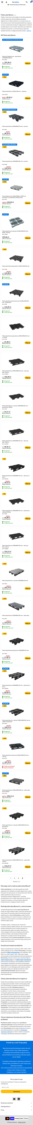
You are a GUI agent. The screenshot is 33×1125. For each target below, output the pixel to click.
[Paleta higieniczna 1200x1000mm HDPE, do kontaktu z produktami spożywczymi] (16, 186)
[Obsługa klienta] (16, 1106)
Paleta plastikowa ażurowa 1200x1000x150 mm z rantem (15, 756)
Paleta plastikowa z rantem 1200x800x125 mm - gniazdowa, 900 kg (15, 406)
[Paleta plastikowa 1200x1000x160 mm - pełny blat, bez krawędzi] (16, 780)
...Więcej (28, 30)
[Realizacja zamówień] (16, 1103)
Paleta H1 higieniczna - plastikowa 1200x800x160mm (11, 57)
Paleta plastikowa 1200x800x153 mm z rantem (15, 126)
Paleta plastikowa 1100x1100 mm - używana (14, 91)
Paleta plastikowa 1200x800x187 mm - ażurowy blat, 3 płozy (15, 546)
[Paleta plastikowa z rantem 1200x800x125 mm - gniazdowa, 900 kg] (16, 396)
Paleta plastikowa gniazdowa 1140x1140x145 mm (15, 266)
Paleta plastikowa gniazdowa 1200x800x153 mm (15, 650)
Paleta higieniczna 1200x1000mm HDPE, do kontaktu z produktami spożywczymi (14, 196)
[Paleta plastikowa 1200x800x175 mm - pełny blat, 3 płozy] (16, 676)
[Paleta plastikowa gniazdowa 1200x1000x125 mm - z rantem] (16, 326)
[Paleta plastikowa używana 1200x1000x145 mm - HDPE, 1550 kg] (16, 221)
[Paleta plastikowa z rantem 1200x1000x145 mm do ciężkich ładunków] (16, 711)
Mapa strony (22, 1122)
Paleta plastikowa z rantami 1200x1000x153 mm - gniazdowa (15, 825)
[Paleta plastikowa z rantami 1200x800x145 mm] (16, 571)
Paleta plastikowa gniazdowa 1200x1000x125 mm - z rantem (16, 336)
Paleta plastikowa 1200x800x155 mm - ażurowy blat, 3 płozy (15, 441)
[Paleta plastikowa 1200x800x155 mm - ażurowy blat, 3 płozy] (16, 431)
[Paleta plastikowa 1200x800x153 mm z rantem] (16, 117)
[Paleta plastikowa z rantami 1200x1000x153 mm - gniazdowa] (16, 815)
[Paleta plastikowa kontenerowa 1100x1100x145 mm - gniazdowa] (16, 291)
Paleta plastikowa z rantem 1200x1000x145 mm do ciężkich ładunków (16, 721)
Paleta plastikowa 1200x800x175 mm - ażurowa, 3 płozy (15, 476)
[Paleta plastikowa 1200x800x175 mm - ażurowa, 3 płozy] (16, 466)
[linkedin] (19, 1099)
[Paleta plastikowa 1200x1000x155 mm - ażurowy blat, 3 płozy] (16, 361)
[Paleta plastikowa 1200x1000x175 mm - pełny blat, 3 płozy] (16, 850)
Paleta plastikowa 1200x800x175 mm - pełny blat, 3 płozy (16, 686)
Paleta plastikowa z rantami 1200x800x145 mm (15, 580)
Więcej (28, 63)
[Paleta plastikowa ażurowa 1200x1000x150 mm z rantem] (16, 746)
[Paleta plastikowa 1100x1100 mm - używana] (16, 82)
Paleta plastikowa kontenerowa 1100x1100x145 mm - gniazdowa (15, 301)
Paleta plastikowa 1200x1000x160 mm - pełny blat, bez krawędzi (16, 790)
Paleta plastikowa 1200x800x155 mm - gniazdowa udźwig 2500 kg (16, 511)
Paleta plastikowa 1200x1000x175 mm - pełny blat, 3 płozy (16, 860)
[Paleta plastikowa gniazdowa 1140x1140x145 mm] (16, 256)
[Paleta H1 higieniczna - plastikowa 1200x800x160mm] (16, 47)
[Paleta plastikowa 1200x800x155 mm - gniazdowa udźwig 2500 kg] (16, 501)
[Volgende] (23, 878)
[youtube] (14, 1099)
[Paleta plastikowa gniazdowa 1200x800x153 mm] (16, 641)
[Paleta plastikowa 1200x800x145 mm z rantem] (16, 152)
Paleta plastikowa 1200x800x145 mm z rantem (15, 161)
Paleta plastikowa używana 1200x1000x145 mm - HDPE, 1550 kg (15, 231)
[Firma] (16, 1110)
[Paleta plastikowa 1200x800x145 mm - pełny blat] (16, 606)
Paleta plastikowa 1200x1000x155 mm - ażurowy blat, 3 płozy (15, 371)
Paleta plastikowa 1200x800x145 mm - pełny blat (15, 615)
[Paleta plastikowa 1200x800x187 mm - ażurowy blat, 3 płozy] (16, 536)
